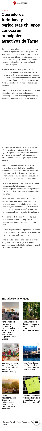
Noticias (5, 11)
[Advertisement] (21, 123)
